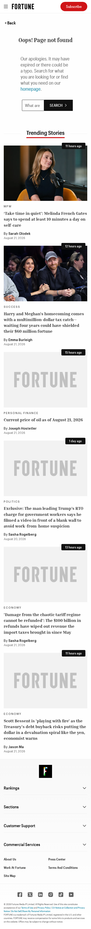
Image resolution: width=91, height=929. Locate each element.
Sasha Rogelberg (22, 534)
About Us (10, 859)
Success (12, 306)
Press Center (57, 859)
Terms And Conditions (63, 867)
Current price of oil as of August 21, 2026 (43, 419)
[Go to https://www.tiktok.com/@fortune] (61, 894)
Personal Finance (21, 413)
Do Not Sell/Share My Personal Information (30, 911)
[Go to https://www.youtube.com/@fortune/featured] (71, 894)
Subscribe (74, 6)
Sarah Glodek (19, 234)
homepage (31, 89)
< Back (10, 22)
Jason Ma (16, 747)
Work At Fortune (15, 867)
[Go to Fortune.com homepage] (23, 6)
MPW (8, 206)
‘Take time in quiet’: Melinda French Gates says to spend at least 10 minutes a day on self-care (45, 219)
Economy (12, 607)
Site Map (10, 876)
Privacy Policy (44, 907)
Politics (12, 501)
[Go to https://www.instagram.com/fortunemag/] (51, 894)
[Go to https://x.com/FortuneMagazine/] (30, 894)
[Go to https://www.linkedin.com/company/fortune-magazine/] (40, 894)
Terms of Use (27, 907)
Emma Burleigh (20, 340)
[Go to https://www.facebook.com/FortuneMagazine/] (20, 894)
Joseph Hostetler (22, 428)
